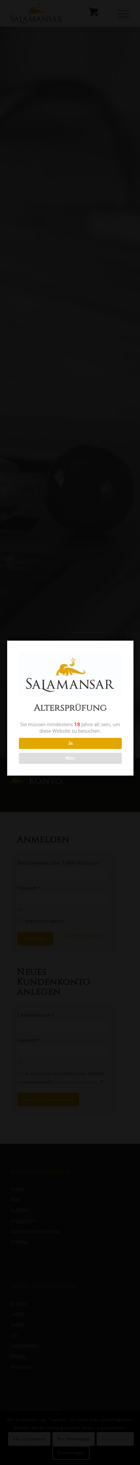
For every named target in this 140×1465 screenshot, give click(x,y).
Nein (70, 758)
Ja (70, 743)
